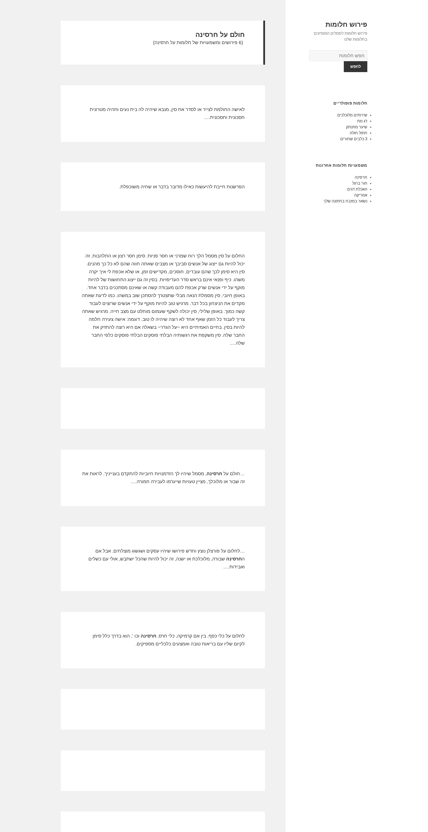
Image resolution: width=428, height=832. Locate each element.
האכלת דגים (357, 189)
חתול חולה (358, 133)
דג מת (362, 121)
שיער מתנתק (356, 127)
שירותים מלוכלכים (352, 115)
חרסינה (361, 177)
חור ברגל (359, 183)
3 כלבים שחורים (353, 139)
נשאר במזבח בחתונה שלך (345, 201)
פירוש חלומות (346, 24)
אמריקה (360, 195)
